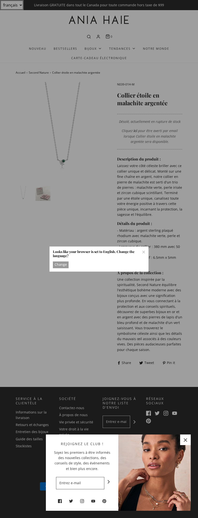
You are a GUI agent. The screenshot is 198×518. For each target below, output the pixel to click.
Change (61, 264)
